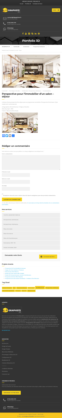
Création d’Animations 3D (8, 363)
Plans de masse (8, 233)
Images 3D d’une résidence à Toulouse (14, 270)
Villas (14, 287)
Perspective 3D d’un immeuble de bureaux (15, 268)
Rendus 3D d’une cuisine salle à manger (14, 273)
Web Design (40, 414)
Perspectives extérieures (11, 219)
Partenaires (5, 371)
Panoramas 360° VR (9, 242)
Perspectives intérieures (39, 46)
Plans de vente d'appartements (8, 290)
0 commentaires (47, 91)
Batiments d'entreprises (7, 287)
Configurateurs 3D (6, 357)
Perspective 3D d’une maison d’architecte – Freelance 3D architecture (22, 278)
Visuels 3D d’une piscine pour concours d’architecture (18, 275)
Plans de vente (8, 229)
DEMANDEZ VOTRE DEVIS (11, 392)
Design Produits (6, 349)
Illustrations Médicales (7, 352)
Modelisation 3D (6, 360)
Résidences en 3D (31, 290)
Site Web (4, 185)
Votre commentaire (7, 154)
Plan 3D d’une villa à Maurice (12, 271)
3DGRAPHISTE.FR (6, 46)
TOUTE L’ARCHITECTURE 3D (12, 215)
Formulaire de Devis (37, 3)
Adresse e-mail (6, 179)
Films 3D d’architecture (10, 238)
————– (4, 365)
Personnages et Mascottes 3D (9, 354)
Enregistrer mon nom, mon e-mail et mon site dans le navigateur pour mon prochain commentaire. (29, 195)
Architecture (26, 46)
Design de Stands (6, 346)
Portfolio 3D (28, 3)
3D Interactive (18, 290)
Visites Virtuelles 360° (10, 247)
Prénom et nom (6, 172)
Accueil (21, 3)
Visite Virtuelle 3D (31, 287)
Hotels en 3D (24, 290)
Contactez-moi (5, 374)
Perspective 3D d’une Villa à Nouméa (14, 276)
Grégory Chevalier (32, 414)
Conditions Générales (7, 368)
